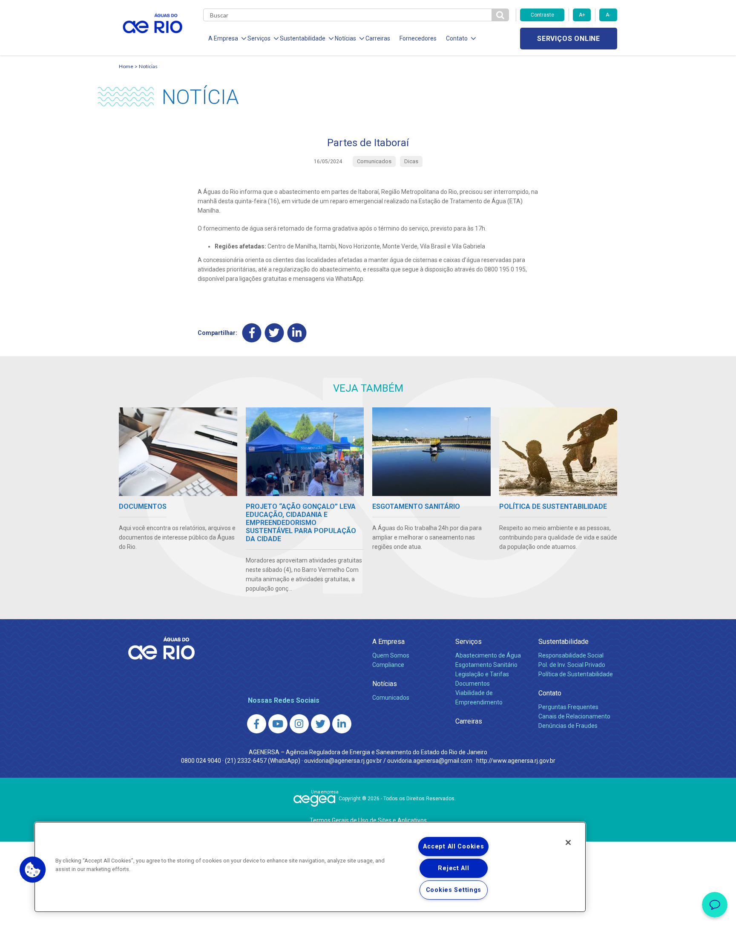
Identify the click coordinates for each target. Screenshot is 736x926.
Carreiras (377, 38)
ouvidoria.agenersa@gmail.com (429, 760)
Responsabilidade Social (571, 655)
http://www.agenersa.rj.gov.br (515, 760)
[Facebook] (252, 332)
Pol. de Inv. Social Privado (571, 664)
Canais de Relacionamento (574, 716)
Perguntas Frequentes (568, 707)
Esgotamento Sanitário (486, 664)
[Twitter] (274, 332)
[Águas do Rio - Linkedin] (341, 723)
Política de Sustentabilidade (575, 674)
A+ (582, 15)
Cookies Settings (454, 890)
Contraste (542, 15)
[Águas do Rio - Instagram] (299, 723)
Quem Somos (390, 655)
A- (608, 15)
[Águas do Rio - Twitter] (320, 723)
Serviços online (568, 39)
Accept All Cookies (453, 846)
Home (126, 66)
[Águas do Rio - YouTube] (278, 723)
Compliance (388, 664)
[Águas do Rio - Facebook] (256, 723)
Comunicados (390, 697)
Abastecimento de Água (488, 655)
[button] (32, 869)
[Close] (568, 842)
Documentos (472, 683)
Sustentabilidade (563, 642)
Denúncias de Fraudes (568, 725)
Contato (549, 693)
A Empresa (388, 642)
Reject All (453, 868)
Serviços (468, 642)
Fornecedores (418, 38)
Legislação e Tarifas (482, 674)
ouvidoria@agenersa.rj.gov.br (343, 760)
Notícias (148, 66)
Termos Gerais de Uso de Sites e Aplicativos (368, 820)
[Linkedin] (297, 332)
